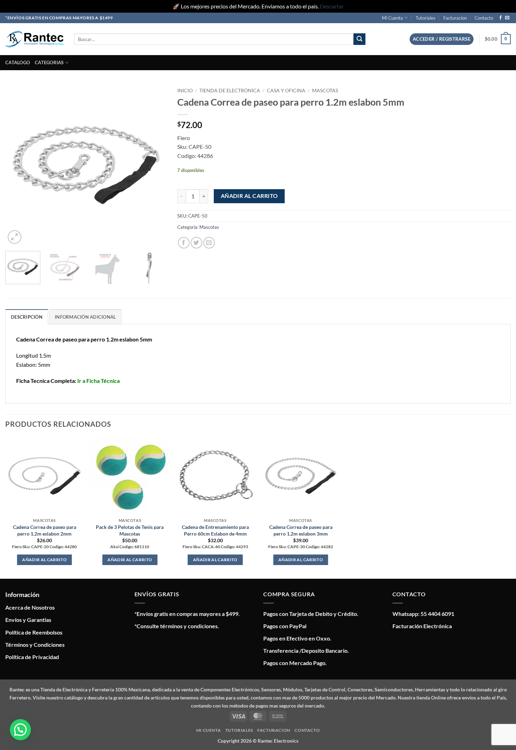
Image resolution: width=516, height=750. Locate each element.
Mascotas (325, 90)
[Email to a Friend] (209, 242)
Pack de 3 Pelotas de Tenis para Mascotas (130, 530)
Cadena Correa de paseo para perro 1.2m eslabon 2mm (44, 530)
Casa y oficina (286, 90)
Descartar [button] (332, 6)
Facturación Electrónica (422, 626)
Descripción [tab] (26, 317)
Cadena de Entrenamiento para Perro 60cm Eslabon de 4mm (215, 530)
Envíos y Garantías (28, 619)
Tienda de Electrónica (229, 90)
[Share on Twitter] (196, 242)
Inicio (185, 90)
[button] (442, 39)
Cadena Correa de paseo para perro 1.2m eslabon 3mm (300, 530)
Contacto (484, 18)
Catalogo (17, 62)
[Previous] (17, 165)
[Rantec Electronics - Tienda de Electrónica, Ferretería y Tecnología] (34, 39)
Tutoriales (426, 18)
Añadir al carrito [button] (44, 559)
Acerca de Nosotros (30, 607)
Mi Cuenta (392, 18)
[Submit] (359, 39)
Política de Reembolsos (33, 632)
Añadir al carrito (249, 196)
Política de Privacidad (32, 656)
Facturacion (455, 18)
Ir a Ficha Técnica (98, 380)
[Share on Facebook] (184, 242)
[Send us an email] (507, 17)
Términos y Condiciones (35, 644)
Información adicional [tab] (85, 317)
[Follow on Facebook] (500, 17)
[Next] (154, 165)
